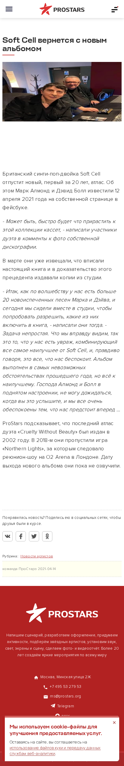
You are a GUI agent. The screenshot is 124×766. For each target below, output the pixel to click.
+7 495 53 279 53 (65, 686)
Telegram (65, 706)
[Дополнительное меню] (115, 9)
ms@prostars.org (65, 696)
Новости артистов (36, 556)
